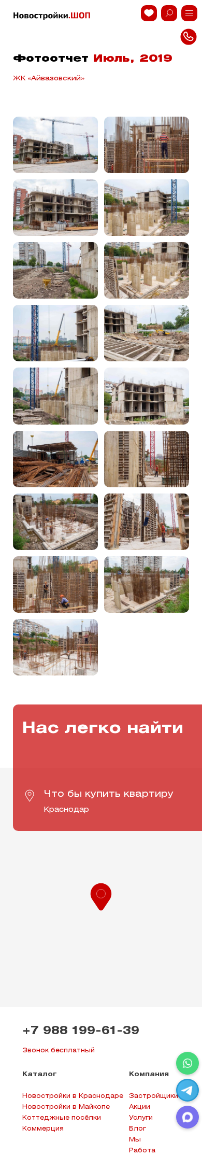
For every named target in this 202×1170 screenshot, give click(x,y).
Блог (137, 1129)
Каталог (39, 1074)
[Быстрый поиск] (169, 13)
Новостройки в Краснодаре (72, 1096)
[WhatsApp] (187, 1063)
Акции (139, 1107)
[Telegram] (187, 1090)
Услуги (141, 1118)
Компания (149, 1074)
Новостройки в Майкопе (66, 1107)
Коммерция (43, 1129)
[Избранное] (149, 13)
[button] (101, 896)
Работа (142, 1150)
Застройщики (153, 1096)
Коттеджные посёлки (61, 1118)
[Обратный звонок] (189, 13)
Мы (135, 1140)
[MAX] (187, 1117)
